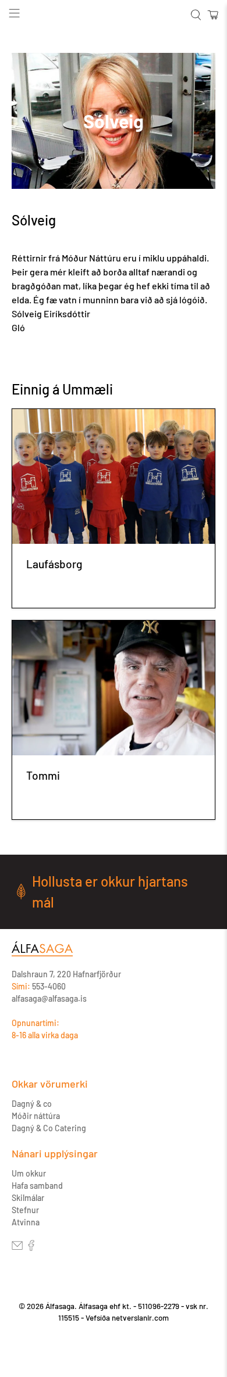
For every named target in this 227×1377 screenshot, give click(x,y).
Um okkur (29, 1173)
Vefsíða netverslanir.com (127, 1317)
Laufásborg (54, 564)
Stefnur (25, 1210)
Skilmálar (28, 1198)
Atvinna (26, 1222)
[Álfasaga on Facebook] (31, 1248)
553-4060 (49, 986)
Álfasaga (60, 1306)
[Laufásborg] (113, 476)
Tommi (43, 775)
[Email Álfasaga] (17, 1248)
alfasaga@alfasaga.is (49, 998)
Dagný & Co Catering (49, 1128)
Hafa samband (37, 1185)
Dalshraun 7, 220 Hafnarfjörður (66, 974)
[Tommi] (113, 688)
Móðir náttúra (36, 1116)
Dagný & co (32, 1104)
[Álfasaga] (42, 955)
